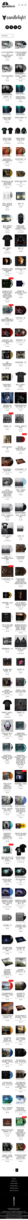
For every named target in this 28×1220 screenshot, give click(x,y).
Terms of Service (14, 1190)
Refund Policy (14, 1185)
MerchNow (16, 1209)
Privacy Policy (14, 1183)
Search (14, 1178)
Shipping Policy (14, 1188)
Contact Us (14, 1181)
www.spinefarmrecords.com (14, 1208)
